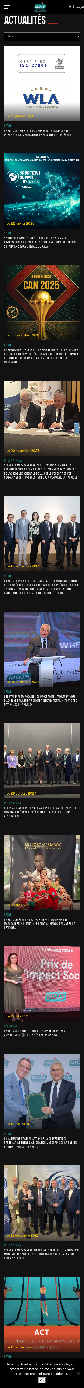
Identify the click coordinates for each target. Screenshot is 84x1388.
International (13, 461)
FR (71, 7)
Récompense (11, 1026)
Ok (42, 1380)
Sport (7, 126)
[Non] (78, 1373)
